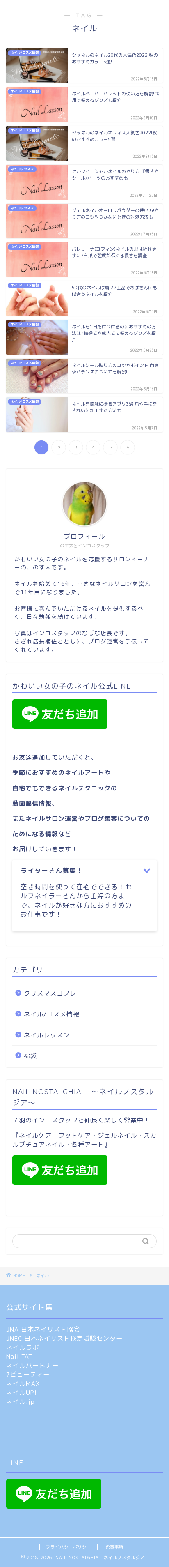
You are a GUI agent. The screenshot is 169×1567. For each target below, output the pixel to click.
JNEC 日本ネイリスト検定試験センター (64, 1338)
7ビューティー (28, 1374)
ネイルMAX (23, 1383)
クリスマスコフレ (50, 993)
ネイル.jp (20, 1401)
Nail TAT (19, 1356)
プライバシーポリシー (68, 1547)
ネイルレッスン (47, 1035)
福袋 (30, 1055)
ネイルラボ (22, 1347)
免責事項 (114, 1547)
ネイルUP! (21, 1392)
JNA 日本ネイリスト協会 (43, 1329)
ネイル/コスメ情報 (52, 1014)
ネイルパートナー (32, 1365)
